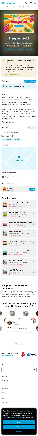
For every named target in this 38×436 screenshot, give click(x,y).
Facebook (8, 122)
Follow (32, 189)
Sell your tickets (30, 81)
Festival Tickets (12, 7)
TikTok (3, 392)
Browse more (5, 279)
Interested (11, 50)
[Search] (26, 2)
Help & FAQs (5, 402)
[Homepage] (8, 3)
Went (21, 50)
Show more (31, 128)
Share (31, 50)
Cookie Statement (16, 418)
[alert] (19, 421)
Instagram (4, 388)
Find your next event (12, 75)
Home (3, 7)
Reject (19, 427)
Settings (19, 432)
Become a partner (7, 355)
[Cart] (30, 2)
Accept (19, 422)
